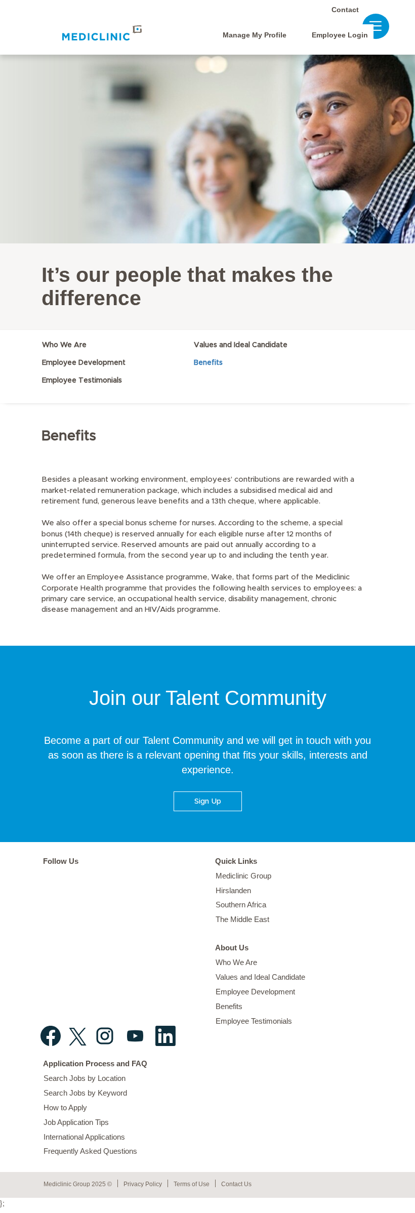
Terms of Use (192, 1184)
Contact (345, 10)
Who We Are (64, 345)
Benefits (208, 362)
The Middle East (242, 919)
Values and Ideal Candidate (240, 345)
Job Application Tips (76, 1122)
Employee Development (84, 362)
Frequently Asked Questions (90, 1151)
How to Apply (65, 1107)
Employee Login (340, 35)
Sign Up (207, 801)
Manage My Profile (254, 35)
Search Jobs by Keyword (85, 1093)
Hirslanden (233, 890)
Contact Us (236, 1184)
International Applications (84, 1137)
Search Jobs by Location (85, 1078)
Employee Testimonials (82, 380)
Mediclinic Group (243, 875)
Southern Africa (241, 904)
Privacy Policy (142, 1184)
